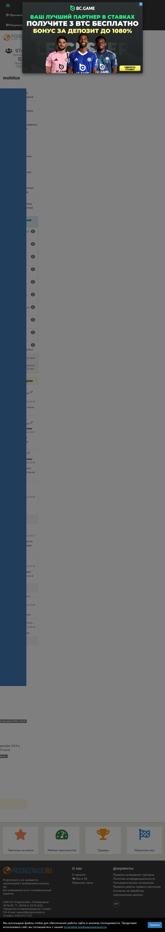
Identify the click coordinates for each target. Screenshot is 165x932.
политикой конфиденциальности (85, 927)
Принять (155, 925)
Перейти (82, 37)
